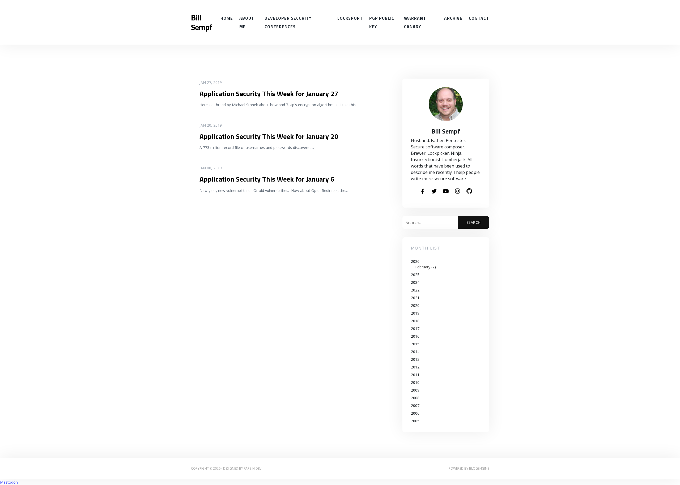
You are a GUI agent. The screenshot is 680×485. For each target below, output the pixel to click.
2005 (415, 420)
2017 (415, 328)
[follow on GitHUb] (469, 191)
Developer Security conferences (288, 22)
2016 (415, 336)
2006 (415, 413)
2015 (415, 343)
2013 (415, 359)
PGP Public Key (381, 22)
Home (226, 18)
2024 (415, 282)
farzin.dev (252, 468)
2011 (415, 374)
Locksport (350, 18)
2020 (415, 305)
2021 (415, 297)
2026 (423, 264)
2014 (415, 351)
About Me (246, 22)
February (422, 266)
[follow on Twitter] (434, 191)
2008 (415, 397)
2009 (415, 390)
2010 (415, 382)
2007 (415, 405)
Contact (479, 18)
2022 (415, 290)
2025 (415, 274)
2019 (415, 313)
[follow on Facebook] (422, 191)
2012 (415, 367)
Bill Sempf (201, 22)
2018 (415, 320)
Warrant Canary (415, 22)
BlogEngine (479, 468)
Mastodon (9, 482)
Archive (453, 18)
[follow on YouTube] (445, 191)
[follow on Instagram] (457, 191)
